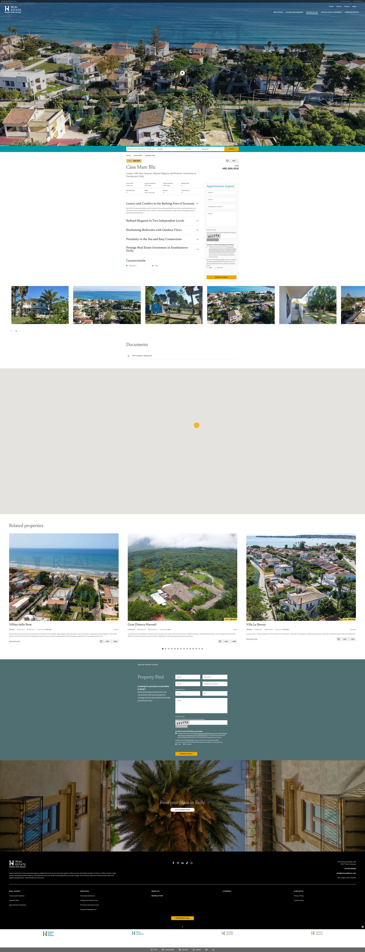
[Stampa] (206, 949)
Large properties (352, 12)
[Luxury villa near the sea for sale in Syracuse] (40, 305)
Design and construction (89, 900)
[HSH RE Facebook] (173, 863)
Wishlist (331, 6)
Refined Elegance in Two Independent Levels (155, 220)
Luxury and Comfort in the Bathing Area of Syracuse (160, 203)
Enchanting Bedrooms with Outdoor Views (154, 230)
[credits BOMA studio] (362, 927)
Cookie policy (299, 900)
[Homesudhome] (64, 864)
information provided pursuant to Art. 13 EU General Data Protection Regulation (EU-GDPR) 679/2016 (222, 249)
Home (128, 155)
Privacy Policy (220, 259)
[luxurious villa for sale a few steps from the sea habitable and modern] (241, 305)
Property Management (88, 909)
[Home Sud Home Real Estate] (137, 933)
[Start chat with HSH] (191, 863)
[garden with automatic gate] (174, 305)
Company (227, 891)
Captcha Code (211, 230)
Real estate (278, 12)
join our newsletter (182, 809)
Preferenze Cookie (182, 918)
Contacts (346, 6)
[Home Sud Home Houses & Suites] (227, 933)
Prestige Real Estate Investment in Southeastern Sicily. (157, 249)
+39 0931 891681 (350, 869)
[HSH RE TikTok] (187, 863)
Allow (210, 267)
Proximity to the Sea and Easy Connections (154, 239)
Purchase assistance (87, 896)
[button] (196, 425)
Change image (212, 240)
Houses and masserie (294, 12)
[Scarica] (213, 949)
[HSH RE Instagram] (178, 863)
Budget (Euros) (180, 689)
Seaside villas (312, 12)
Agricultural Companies (331, 12)
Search (231, 149)
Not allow (220, 267)
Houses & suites (345, 1)
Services (338, 6)
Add (233, 160)
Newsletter (157, 896)
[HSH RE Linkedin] (182, 863)
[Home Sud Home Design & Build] (316, 933)
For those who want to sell (89, 905)
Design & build (357, 1)
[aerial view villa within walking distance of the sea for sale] (107, 305)
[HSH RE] (13, 9)
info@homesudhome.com (346, 873)
